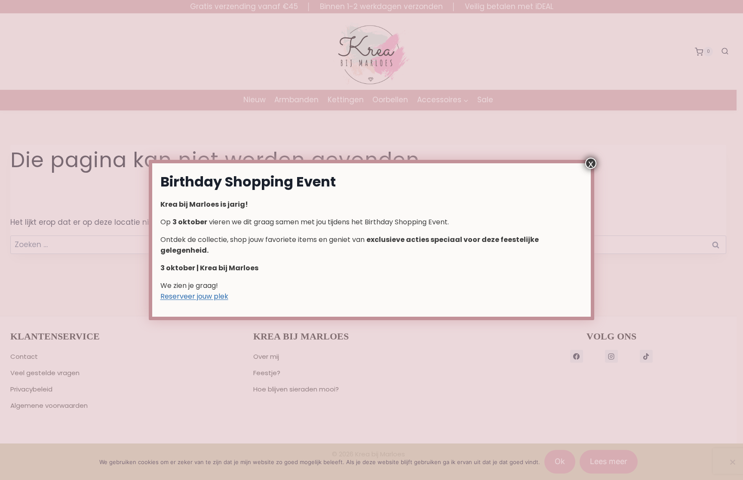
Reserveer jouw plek (194, 296)
